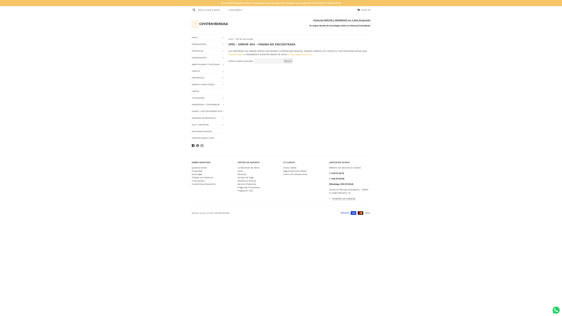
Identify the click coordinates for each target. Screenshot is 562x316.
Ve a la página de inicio (299, 54)
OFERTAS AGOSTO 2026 (203, 138)
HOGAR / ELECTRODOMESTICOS (208, 111)
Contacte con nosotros (343, 198)
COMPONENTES (208, 58)
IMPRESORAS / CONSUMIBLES (208, 104)
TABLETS (208, 71)
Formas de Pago (245, 177)
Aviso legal (197, 174)
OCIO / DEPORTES (208, 125)
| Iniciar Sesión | (235, 10)
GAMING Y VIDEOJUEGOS (208, 84)
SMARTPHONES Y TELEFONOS (208, 64)
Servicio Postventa (247, 184)
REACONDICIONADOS (202, 131)
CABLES (195, 91)
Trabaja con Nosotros (202, 177)
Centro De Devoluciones (295, 174)
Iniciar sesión (290, 167)
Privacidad (197, 171)
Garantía (242, 174)
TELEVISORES (208, 98)
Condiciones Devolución (204, 184)
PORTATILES (208, 51)
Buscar (288, 61)
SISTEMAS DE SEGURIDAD (208, 118)
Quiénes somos (199, 167)
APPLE (208, 37)
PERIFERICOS (208, 78)
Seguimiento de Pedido (294, 171)
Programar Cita (245, 190)
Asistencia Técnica (247, 181)
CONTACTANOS (235, 54)
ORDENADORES (208, 44)
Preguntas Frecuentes (249, 187)
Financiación (198, 181)
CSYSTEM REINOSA (221, 213)
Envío (240, 171)
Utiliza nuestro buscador (240, 61)
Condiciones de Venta (248, 167)
